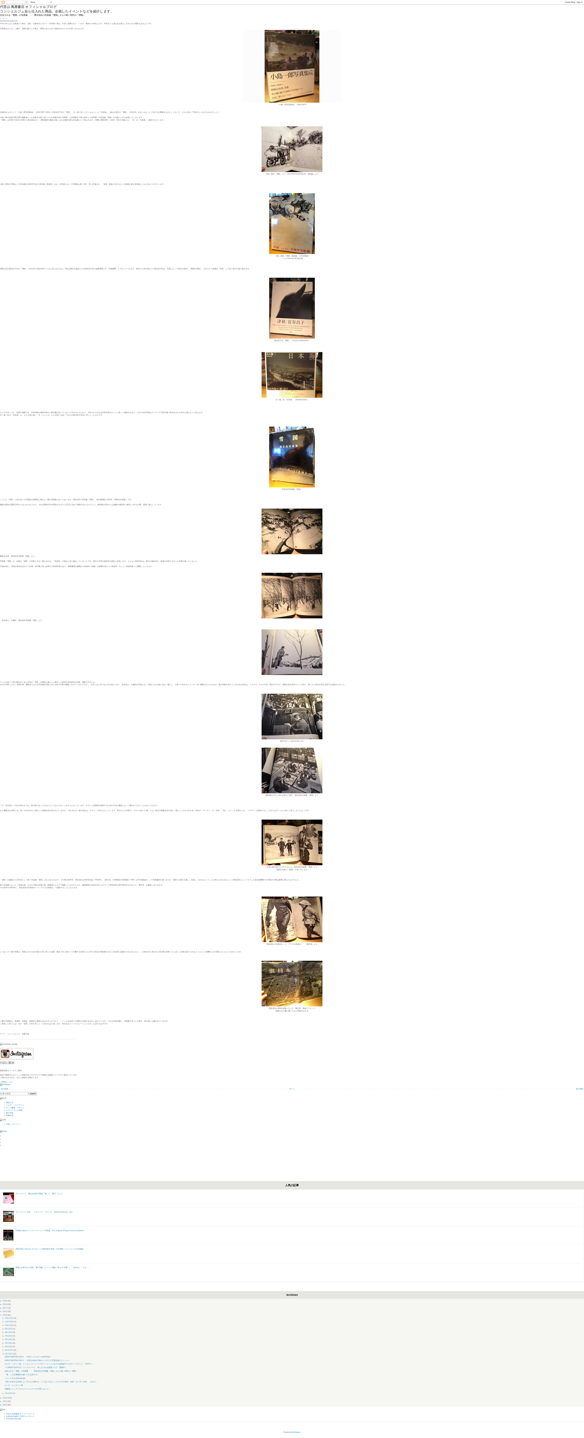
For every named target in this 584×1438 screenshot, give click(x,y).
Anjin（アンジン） (13, 1124)
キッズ (9, 1108)
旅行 (8, 1113)
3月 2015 (9, 1350)
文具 (11, 1115)
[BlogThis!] (4, 1062)
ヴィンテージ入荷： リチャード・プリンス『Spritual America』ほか (44, 1212)
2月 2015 (9, 1354)
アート (5, 18)
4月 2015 (9, 1347)
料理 (21, 1110)
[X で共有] (7, 1062)
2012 (5, 1405)
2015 (5, 1315)
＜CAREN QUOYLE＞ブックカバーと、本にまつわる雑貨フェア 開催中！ (36, 1367)
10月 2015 (9, 1325)
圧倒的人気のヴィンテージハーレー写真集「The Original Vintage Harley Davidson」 (50, 1230)
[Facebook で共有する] (10, 1062)
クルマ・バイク (12, 1105)
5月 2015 (9, 1343)
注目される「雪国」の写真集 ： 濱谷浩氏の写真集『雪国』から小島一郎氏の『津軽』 (41, 1371)
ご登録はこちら (6, 1082)
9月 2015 (9, 1329)
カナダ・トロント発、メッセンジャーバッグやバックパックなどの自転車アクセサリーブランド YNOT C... (49, 1364)
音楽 (11, 1113)
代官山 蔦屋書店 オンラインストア (20, 1414)
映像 (8, 1115)
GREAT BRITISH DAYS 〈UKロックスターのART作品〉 (28, 1357)
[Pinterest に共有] (12, 1062)
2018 (5, 1304)
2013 (5, 1401)
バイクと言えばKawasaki (15, 1378)
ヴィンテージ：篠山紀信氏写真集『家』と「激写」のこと (39, 1194)
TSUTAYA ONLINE (13, 1419)
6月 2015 (9, 1339)
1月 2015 (9, 1393)
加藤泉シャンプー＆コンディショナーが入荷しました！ (27, 1389)
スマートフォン (12, 1110)
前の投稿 (579, 1089)
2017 (5, 1308)
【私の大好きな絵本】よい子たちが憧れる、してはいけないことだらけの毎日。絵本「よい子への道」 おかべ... (51, 1382)
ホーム (292, 1089)
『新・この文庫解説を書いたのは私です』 (22, 1375)
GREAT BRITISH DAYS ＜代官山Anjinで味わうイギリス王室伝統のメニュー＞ (37, 1360)
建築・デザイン (18, 1108)
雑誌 (8, 1102)
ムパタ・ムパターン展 (14, 1385)
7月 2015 (9, 1336)
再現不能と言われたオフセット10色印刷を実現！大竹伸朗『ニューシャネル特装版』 (50, 1249)
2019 (5, 1301)
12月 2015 (9, 1318)
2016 (5, 1311)
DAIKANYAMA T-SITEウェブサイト (20, 1416)
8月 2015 (9, 1332)
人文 (11, 1102)
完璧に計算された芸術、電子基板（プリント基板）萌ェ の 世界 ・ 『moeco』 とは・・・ (54, 1267)
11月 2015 (9, 1322)
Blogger (297, 1432)
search (33, 1093)
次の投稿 (4, 1089)
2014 (5, 1398)
